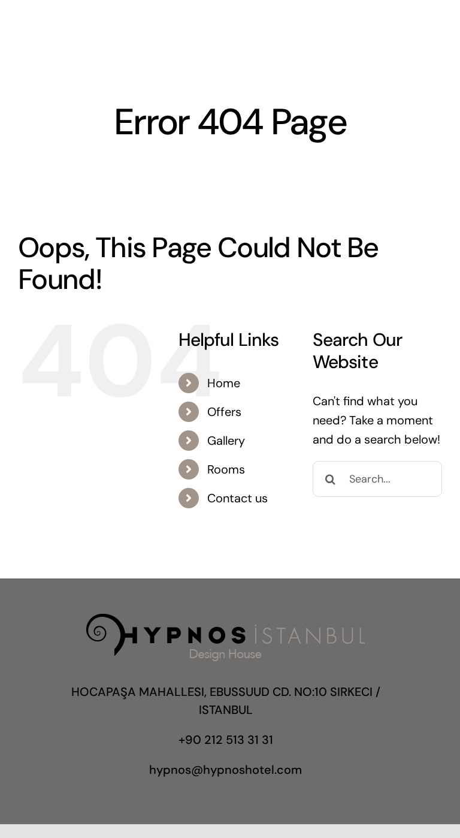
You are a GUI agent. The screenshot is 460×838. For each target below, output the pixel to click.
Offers (224, 412)
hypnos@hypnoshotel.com (225, 769)
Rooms (226, 469)
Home (223, 383)
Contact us (237, 498)
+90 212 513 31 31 (225, 739)
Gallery (226, 440)
